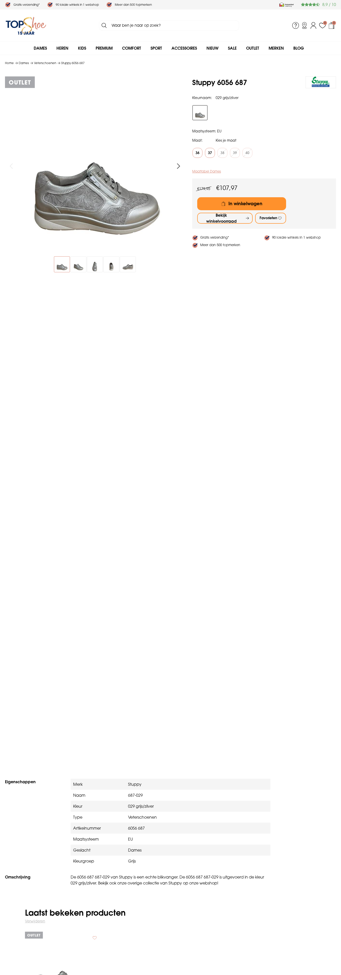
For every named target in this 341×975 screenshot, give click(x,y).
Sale (232, 48)
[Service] (295, 25)
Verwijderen (35, 921)
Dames (40, 48)
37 (210, 153)
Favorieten (268, 218)
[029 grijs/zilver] (199, 112)
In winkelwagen (245, 203)
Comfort (131, 48)
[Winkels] (304, 25)
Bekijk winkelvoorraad (221, 218)
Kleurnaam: (202, 98)
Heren (62, 48)
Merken (276, 48)
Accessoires (184, 48)
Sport (156, 48)
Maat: (197, 140)
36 (197, 153)
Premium (104, 48)
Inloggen (313, 25)
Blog (298, 48)
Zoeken (104, 25)
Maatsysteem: (204, 131)
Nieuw (212, 48)
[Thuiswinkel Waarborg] (286, 5)
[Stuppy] (321, 82)
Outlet (252, 48)
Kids (82, 48)
